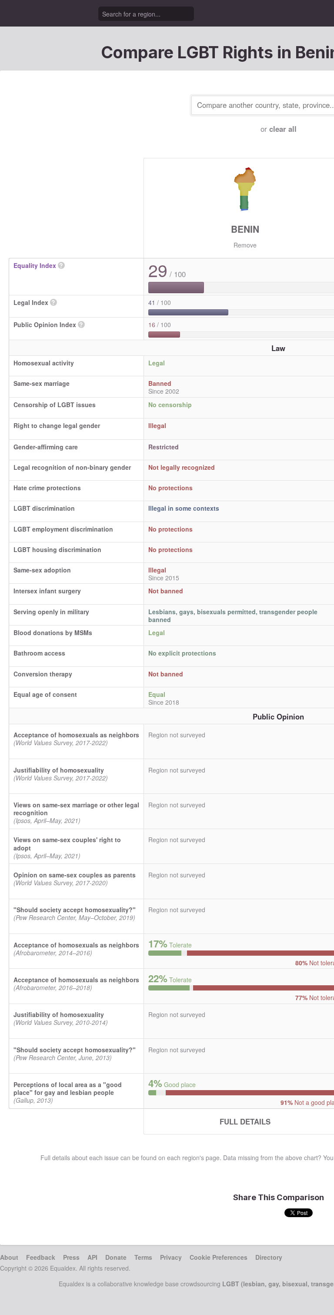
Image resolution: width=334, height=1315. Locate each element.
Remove (245, 245)
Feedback (40, 1257)
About (9, 1257)
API (92, 1257)
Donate (116, 1257)
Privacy (171, 1257)
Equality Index (34, 265)
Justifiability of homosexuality (58, 770)
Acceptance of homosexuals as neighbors (76, 734)
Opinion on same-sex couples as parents (74, 874)
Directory (268, 1257)
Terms (143, 1257)
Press (71, 1257)
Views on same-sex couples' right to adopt (67, 843)
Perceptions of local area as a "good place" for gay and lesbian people (67, 1088)
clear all (283, 129)
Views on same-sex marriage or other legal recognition (76, 808)
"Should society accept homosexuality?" (74, 909)
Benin (245, 228)
